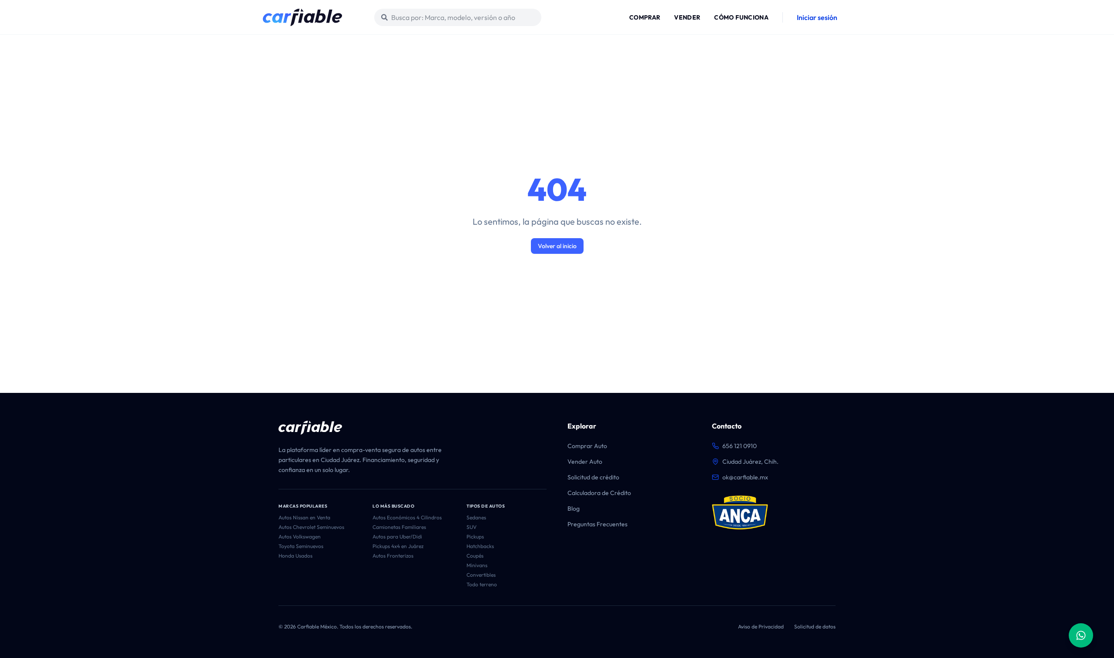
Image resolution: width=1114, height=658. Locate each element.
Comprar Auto (587, 446)
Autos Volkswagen (299, 536)
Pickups (475, 536)
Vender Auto (584, 461)
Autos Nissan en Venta (304, 517)
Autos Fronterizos (392, 555)
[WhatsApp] (1081, 635)
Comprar (644, 17)
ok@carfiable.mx (745, 477)
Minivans (476, 565)
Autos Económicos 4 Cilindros (407, 517)
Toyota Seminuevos (300, 546)
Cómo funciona (741, 17)
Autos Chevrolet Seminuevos (311, 527)
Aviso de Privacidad (761, 626)
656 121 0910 (739, 446)
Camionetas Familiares (399, 527)
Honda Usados (295, 555)
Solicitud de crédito (593, 477)
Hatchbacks (480, 546)
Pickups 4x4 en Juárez (397, 546)
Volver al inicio (557, 246)
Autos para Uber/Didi (397, 536)
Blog (573, 508)
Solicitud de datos (815, 626)
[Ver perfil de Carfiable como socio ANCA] (740, 512)
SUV (471, 527)
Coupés (474, 555)
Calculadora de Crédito (599, 493)
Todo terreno (481, 584)
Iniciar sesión (817, 17)
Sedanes (476, 517)
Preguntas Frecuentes (597, 524)
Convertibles (481, 575)
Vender (687, 17)
